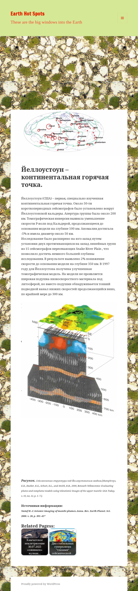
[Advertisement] (69, 63)
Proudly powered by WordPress (40, 584)
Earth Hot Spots (28, 13)
